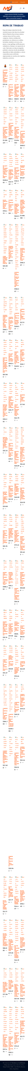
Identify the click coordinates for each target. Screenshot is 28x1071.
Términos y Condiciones (18, 1062)
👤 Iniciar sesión (14, 2)
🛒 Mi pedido (22, 2)
